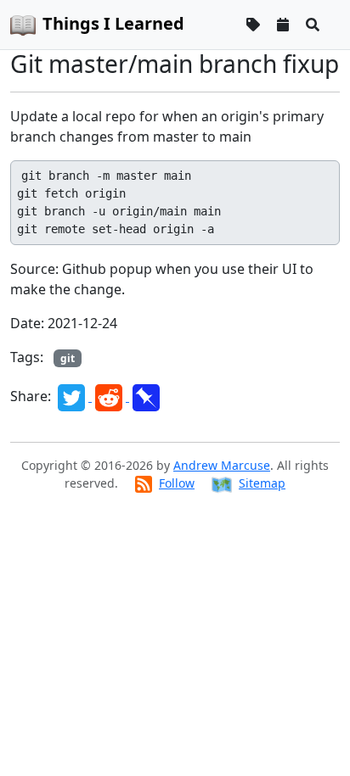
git (67, 358)
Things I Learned (113, 23)
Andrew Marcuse (221, 465)
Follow (177, 483)
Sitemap (262, 483)
